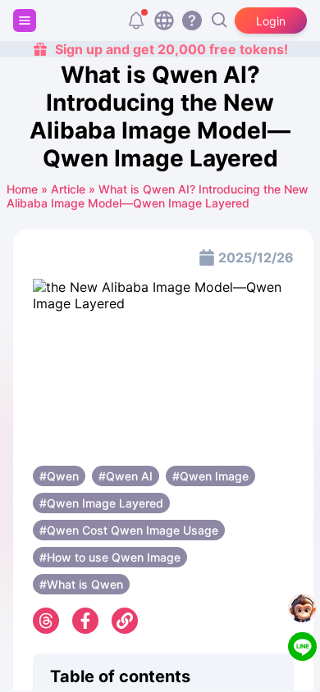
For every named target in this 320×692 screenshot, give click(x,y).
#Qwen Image (210, 476)
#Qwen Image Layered (101, 503)
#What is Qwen (81, 584)
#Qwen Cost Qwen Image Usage (128, 530)
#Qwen (59, 476)
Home (22, 189)
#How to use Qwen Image (110, 557)
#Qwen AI (125, 476)
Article (68, 189)
